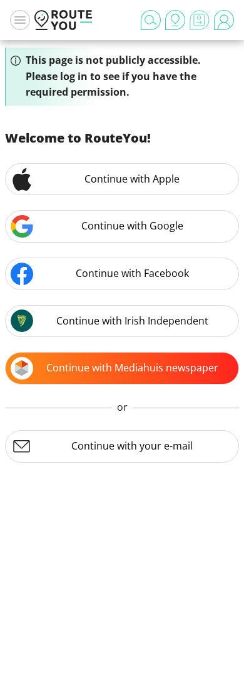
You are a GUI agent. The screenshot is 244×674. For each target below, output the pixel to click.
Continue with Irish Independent (132, 321)
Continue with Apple (132, 179)
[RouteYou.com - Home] (63, 20)
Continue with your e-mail (132, 446)
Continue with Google (132, 226)
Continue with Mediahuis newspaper (132, 368)
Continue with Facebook (132, 273)
